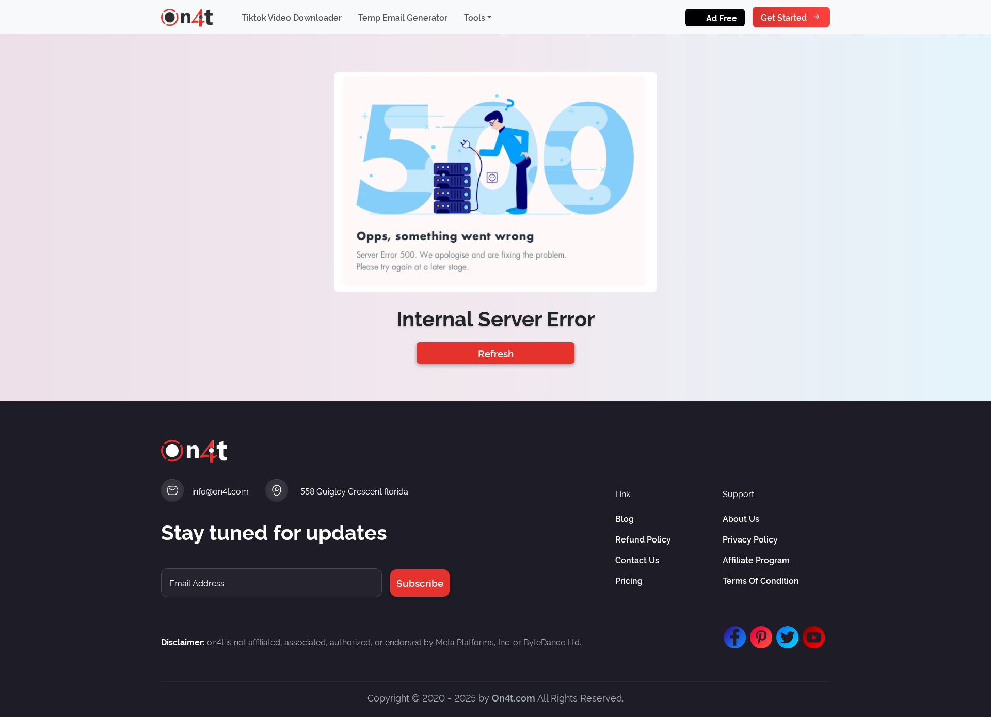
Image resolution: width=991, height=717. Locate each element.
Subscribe (419, 582)
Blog (624, 518)
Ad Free (721, 17)
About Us (741, 518)
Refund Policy (643, 539)
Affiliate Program (756, 559)
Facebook (732, 632)
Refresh (496, 353)
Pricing (629, 580)
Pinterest (759, 632)
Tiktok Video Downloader (292, 17)
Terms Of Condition (761, 580)
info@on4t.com (220, 491)
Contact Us (637, 559)
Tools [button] (474, 17)
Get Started (784, 17)
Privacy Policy (750, 539)
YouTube (811, 632)
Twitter (785, 632)
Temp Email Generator (402, 17)
